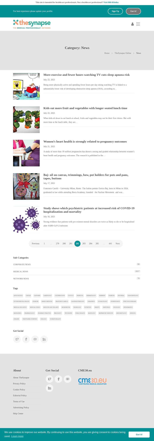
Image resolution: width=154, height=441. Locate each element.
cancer (28, 295)
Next (118, 243)
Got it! (133, 11)
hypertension (115, 301)
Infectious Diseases (129, 301)
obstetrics (106, 307)
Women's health (55, 319)
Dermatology (91, 295)
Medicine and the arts (50, 307)
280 (64, 243)
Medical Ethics (35, 307)
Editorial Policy (20, 395)
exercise (35, 301)
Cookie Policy (19, 390)
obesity (97, 307)
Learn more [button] (17, 436)
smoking (133, 313)
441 (110, 243)
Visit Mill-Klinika (111, 2)
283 (84, 243)
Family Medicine (47, 301)
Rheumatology (121, 313)
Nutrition (87, 307)
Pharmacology (30, 313)
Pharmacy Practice (44, 313)
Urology (44, 319)
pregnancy (58, 313)
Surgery (16, 319)
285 (97, 243)
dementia (80, 295)
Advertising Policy (21, 407)
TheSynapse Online (123, 53)
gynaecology (102, 301)
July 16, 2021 (49, 217)
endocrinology (133, 295)
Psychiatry (68, 313)
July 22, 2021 (49, 80)
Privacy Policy (19, 384)
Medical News (20, 271)
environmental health (21, 301)
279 (57, 243)
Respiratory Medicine (106, 313)
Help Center (18, 413)
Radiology (91, 313)
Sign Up (115, 11)
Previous (35, 243)
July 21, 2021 (49, 146)
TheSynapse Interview (30, 319)
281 (70, 243)
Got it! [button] (139, 434)
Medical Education (20, 307)
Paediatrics (17, 313)
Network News (21, 278)
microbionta (66, 307)
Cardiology (47, 295)
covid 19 (70, 295)
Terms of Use (19, 401)
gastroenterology (77, 301)
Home (106, 53)
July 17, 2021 (49, 183)
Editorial (121, 295)
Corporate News (22, 264)
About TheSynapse (21, 378)
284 (90, 243)
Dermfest (102, 295)
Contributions (60, 295)
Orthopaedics (127, 307)
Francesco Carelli (62, 301)
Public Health (80, 313)
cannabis (37, 295)
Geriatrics (91, 301)
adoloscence (18, 295)
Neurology (77, 307)
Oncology (116, 307)
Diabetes (111, 295)
